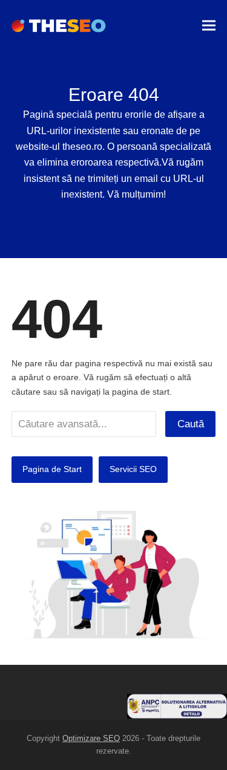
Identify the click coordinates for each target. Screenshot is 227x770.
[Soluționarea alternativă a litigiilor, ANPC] (177, 715)
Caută (190, 424)
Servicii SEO (133, 469)
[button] (208, 26)
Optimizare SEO (91, 738)
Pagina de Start (52, 469)
